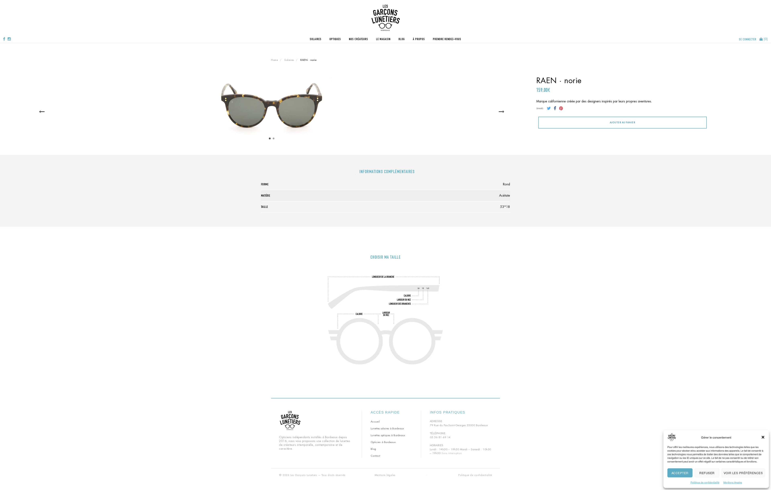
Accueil (375, 421)
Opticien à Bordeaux (383, 442)
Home (274, 60)
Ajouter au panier (622, 122)
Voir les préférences (743, 473)
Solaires (315, 39)
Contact (375, 455)
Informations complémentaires (387, 171)
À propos (419, 39)
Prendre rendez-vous (447, 39)
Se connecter (747, 39)
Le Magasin (383, 39)
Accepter (679, 473)
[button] (763, 437)
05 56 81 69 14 (440, 437)
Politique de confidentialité (704, 482)
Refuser (707, 473)
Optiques (335, 39)
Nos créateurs (358, 39)
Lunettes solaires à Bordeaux (387, 428)
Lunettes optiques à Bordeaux (388, 435)
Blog (402, 39)
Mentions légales (732, 482)
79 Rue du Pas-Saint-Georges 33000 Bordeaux (459, 425)
